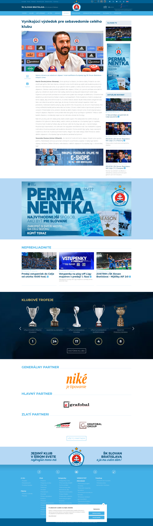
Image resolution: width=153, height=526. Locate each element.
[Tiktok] (123, 1)
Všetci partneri (76, 438)
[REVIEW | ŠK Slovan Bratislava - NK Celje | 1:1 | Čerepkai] (118, 156)
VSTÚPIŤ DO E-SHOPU (104, 480)
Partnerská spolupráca (47, 503)
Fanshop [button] (117, 13)
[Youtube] (116, 1)
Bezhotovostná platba (66, 492)
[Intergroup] (62, 425)
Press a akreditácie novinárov (46, 497)
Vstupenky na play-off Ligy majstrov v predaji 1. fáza (75, 275)
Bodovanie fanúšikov (84, 501)
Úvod (24, 13)
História (43, 480)
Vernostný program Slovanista (65, 499)
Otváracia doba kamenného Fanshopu (102, 484)
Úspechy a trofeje (46, 483)
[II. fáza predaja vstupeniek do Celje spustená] (118, 104)
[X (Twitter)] (113, 1)
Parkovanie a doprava (66, 496)
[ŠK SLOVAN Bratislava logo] (76, 6)
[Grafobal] (76, 404)
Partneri (43, 500)
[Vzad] (20, 328)
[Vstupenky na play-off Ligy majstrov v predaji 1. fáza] (76, 261)
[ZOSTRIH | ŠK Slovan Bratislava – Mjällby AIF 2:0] (113, 261)
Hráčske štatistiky (27, 485)
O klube (43, 489)
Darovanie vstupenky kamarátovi (65, 504)
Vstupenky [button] (40, 13)
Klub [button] (31, 13)
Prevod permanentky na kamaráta (85, 493)
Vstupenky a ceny (65, 480)
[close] (103, 504)
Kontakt (43, 494)
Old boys (43, 487)
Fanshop (55, 1)
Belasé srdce (48, 1)
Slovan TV (116, 136)
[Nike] (76, 381)
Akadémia (76, 13)
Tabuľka (25, 496)
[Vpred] (133, 328)
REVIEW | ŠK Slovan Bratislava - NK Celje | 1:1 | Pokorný (118, 140)
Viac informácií (52, 516)
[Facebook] (109, 1)
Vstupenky (116, 112)
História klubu (76, 351)
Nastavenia (96, 509)
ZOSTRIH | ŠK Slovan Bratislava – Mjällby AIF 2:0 (112, 275)
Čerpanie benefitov (84, 503)
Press (28, 1)
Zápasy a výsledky (28, 493)
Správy (66, 13)
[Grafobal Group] (90, 425)
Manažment (44, 492)
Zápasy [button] (58, 13)
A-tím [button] (50, 13)
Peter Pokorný (122, 136)
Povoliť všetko (96, 517)
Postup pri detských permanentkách (84, 498)
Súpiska (25, 480)
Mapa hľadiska (64, 494)
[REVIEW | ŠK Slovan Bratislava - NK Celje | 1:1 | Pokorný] (118, 128)
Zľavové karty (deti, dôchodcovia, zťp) (64, 488)
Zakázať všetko (96, 513)
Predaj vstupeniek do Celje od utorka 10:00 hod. (38, 275)
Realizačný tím (27, 483)
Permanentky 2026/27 (66, 483)
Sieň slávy (44, 485)
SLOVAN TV (107, 13)
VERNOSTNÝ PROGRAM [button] (91, 13)
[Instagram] (120, 1)
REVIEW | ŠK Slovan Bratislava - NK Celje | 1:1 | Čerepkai (118, 167)
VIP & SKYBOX (64, 485)
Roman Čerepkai (123, 164)
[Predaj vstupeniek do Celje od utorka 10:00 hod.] (39, 261)
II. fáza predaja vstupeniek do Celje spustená (117, 116)
